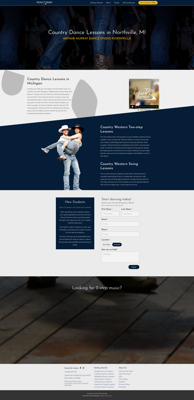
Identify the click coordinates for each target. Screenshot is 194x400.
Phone (105, 230)
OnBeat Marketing (106, 395)
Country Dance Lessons (104, 387)
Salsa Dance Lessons (102, 379)
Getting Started (96, 3)
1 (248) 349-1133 (70, 372)
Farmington (68, 383)
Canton (79, 381)
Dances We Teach (126, 371)
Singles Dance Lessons (103, 371)
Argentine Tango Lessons (104, 384)
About (108, 3)
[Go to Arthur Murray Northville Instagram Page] (83, 368)
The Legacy (123, 379)
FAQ (120, 376)
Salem (69, 385)
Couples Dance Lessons (104, 374)
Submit (134, 267)
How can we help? (109, 250)
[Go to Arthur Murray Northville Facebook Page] (80, 368)
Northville (117, 244)
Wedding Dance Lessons (104, 376)
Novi (79, 383)
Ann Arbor (106, 244)
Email (104, 219)
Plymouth (85, 383)
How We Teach (125, 374)
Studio (116, 3)
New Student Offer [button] (148, 3)
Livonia (75, 383)
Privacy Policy (124, 384)
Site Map (122, 387)
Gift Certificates (129, 3)
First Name (107, 209)
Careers (122, 382)
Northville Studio (71, 368)
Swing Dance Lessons (103, 382)
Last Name (126, 209)
